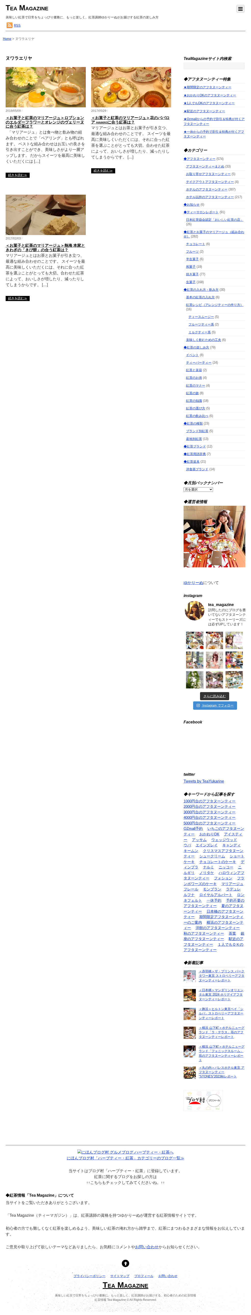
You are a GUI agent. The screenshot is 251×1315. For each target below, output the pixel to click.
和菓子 (191, 267)
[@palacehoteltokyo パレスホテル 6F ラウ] (194, 640)
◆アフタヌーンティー (199, 159)
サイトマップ (119, 1276)
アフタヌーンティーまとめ (205, 166)
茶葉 (232, 933)
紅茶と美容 (194, 370)
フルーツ (192, 251)
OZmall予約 (193, 828)
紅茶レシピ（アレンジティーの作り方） (214, 305)
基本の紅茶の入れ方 (200, 297)
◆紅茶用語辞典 (195, 454)
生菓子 (191, 282)
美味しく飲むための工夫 (203, 340)
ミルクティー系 (199, 332)
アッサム (199, 840)
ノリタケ (206, 873)
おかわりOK (209, 834)
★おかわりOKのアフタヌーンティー (210, 95)
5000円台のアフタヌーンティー (210, 823)
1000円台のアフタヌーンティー (210, 801)
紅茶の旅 (192, 393)
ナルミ (208, 867)
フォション (223, 878)
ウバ (187, 845)
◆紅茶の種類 (193, 423)
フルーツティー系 (201, 324)
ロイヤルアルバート (215, 895)
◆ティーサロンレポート (201, 212)
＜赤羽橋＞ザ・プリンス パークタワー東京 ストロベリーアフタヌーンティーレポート (221, 975)
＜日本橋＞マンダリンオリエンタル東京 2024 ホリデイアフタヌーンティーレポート (221, 994)
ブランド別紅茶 (197, 431)
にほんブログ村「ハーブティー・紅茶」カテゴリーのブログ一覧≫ (125, 1158)
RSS (17, 25)
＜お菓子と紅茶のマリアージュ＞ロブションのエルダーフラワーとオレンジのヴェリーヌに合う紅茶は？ (45, 122)
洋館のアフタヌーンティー (218, 928)
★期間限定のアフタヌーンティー (207, 87)
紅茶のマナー (195, 385)
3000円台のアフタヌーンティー (210, 812)
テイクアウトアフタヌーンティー (210, 182)
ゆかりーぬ (193, 583)
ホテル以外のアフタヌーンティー (210, 197)
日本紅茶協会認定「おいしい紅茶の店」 (214, 220)
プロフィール (143, 1276)
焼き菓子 (192, 274)
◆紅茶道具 (192, 461)
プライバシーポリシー (89, 1276)
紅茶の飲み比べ (197, 416)
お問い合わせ (147, 1247)
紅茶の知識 (194, 401)
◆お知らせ (192, 204)
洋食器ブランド (197, 469)
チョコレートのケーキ (217, 862)
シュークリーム (212, 856)
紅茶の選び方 (195, 408)
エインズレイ (207, 845)
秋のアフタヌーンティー (204, 933)
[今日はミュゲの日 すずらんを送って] (194, 679)
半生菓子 (192, 259)
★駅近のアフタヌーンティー (204, 111)
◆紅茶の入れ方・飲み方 (201, 290)
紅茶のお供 (194, 378)
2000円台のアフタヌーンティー (210, 806)
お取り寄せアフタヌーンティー (208, 174)
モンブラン (212, 889)
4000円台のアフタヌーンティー (210, 817)
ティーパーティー (199, 362)
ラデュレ (233, 889)
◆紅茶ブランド (195, 446)
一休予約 (214, 900)
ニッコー (226, 867)
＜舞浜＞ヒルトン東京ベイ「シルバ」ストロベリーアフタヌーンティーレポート (221, 1013)
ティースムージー (201, 317)
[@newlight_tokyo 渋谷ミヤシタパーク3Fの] (214, 679)
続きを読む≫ (17, 175)
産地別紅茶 (194, 439)
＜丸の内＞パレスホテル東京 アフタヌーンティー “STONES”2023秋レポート (221, 1072)
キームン (191, 851)
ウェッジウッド (224, 840)
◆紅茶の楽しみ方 (196, 347)
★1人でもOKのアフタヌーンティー (209, 103)
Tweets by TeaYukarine (204, 781)
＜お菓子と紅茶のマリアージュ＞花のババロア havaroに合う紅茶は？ (130, 120)
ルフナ (189, 895)
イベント (192, 355)
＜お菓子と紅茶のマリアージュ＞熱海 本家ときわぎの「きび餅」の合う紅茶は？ (45, 247)
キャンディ (231, 845)
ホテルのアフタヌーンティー (206, 189)
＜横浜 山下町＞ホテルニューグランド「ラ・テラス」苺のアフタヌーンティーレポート (221, 1032)
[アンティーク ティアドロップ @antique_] (234, 640)
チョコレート (195, 244)
